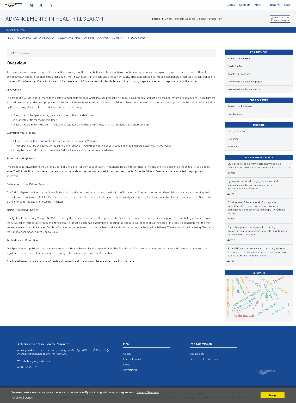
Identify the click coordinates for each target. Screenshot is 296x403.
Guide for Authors (237, 66)
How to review (235, 114)
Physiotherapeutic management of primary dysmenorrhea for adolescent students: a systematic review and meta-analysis (257, 231)
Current (89, 37)
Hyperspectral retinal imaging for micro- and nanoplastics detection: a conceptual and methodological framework (252, 185)
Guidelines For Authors (204, 359)
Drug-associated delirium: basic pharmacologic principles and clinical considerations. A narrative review (258, 165)
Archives (103, 37)
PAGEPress (87, 350)
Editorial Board (44, 37)
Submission (197, 353)
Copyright (118, 37)
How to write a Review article (243, 89)
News (258, 5)
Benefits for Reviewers (239, 106)
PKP (48, 353)
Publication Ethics (69, 37)
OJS (63, 353)
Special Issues (137, 37)
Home (13, 53)
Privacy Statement (148, 392)
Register (275, 5)
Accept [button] (272, 395)
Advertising (130, 369)
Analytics (232, 146)
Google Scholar (236, 131)
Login (287, 5)
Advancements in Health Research (54, 19)
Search (231, 5)
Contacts (244, 5)
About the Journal (19, 37)
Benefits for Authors (238, 74)
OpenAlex (232, 138)
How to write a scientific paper (244, 81)
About (127, 353)
